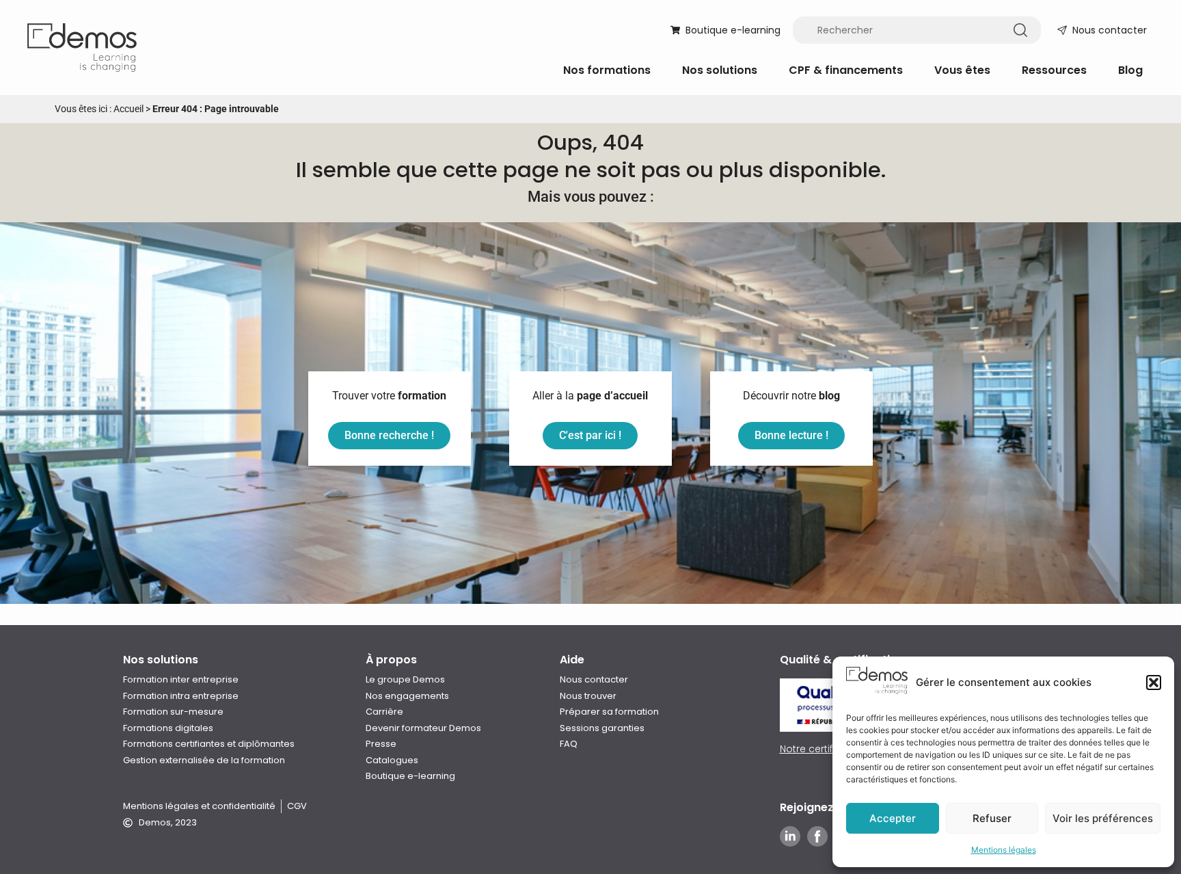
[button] (1153, 682)
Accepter (892, 818)
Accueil (128, 108)
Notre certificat (815, 749)
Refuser (992, 818)
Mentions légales (1003, 850)
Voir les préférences (1103, 818)
